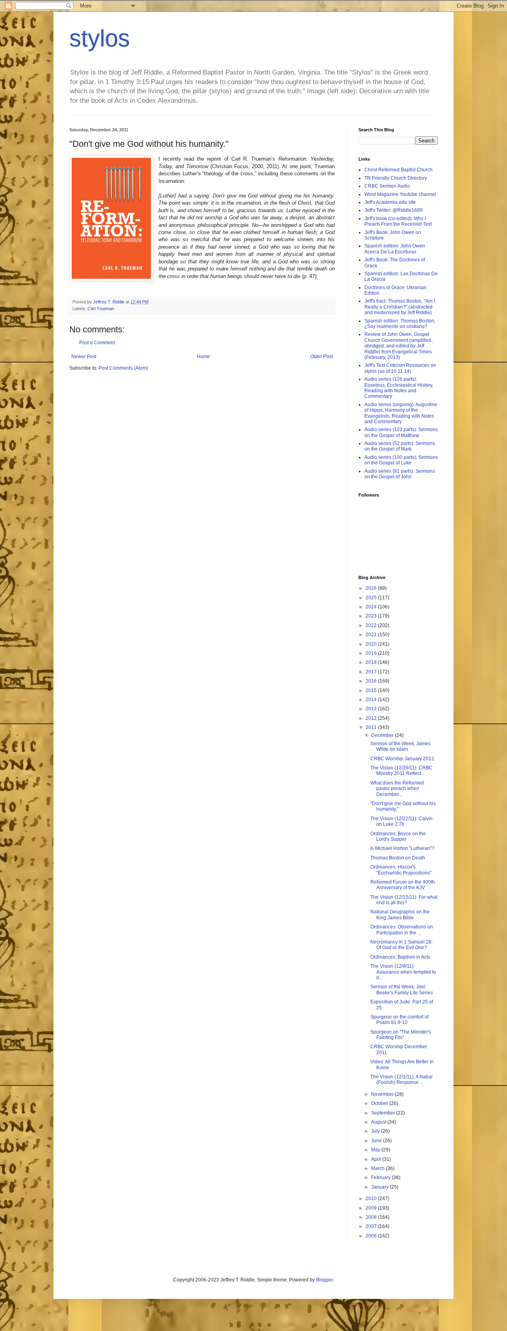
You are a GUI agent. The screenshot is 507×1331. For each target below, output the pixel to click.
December (383, 735)
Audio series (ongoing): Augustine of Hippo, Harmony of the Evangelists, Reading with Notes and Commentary (400, 413)
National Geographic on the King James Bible (400, 914)
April (376, 1159)
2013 (372, 709)
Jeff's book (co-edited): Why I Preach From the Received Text (398, 221)
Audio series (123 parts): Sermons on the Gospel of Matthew (401, 432)
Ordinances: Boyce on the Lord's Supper (398, 836)
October (380, 1103)
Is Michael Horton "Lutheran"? (402, 848)
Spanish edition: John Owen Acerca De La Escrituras (394, 248)
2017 (372, 672)
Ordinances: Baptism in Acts (400, 957)
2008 (372, 1217)
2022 (372, 625)
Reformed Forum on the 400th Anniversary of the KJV (402, 884)
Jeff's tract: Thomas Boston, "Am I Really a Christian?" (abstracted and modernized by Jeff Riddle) (399, 306)
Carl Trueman (101, 308)
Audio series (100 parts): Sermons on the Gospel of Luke (401, 460)
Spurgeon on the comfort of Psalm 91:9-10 (399, 1019)
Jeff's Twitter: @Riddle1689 (393, 210)
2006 (372, 1236)
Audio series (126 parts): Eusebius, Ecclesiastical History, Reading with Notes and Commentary (398, 387)
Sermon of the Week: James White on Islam (400, 746)
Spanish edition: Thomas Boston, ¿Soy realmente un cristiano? (399, 323)
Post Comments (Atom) (123, 368)
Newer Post (83, 356)
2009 (372, 1208)
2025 (372, 597)
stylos (99, 38)
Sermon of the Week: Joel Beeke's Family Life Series (401, 989)
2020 (372, 644)
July (376, 1131)
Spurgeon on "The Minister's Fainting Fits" (400, 1034)
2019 (372, 653)
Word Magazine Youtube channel (400, 194)
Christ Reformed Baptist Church (398, 170)
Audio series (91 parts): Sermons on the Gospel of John (399, 473)
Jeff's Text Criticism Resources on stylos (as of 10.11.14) (400, 368)
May (376, 1150)
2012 (372, 718)
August (379, 1122)
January (380, 1187)
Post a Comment (97, 342)
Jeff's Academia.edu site (390, 202)
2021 (372, 634)
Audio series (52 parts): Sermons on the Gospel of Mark (399, 446)
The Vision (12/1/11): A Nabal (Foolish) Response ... (401, 1079)
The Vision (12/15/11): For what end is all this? (403, 899)
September (383, 1113)
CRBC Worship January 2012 (402, 758)
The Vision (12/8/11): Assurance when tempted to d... (403, 971)
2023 (372, 616)
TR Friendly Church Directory (395, 178)
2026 (372, 588)
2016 (372, 681)
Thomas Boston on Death (397, 858)
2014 (372, 699)
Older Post (321, 356)
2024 (372, 607)
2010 (372, 1198)
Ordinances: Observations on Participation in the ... (401, 929)
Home (203, 356)
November (383, 1094)
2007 (372, 1226)
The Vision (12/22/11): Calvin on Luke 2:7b (401, 821)
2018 (372, 662)
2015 (372, 690)
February (381, 1177)
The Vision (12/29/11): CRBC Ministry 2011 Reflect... (401, 770)
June (377, 1140)
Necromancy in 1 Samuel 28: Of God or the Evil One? (401, 944)
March (378, 1168)
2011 (372, 727)
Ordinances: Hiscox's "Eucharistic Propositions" (400, 869)
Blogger (324, 1280)
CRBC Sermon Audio (387, 186)
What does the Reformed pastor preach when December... (397, 788)
